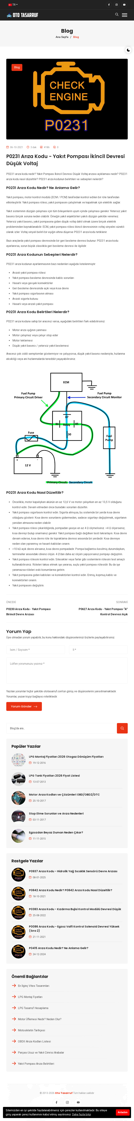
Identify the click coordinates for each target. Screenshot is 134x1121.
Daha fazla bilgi (81, 1114)
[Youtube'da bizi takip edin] (124, 5)
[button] (124, 15)
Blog (17, 67)
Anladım (123, 1112)
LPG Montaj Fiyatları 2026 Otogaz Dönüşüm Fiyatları (66, 757)
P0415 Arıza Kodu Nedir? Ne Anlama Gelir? (58, 948)
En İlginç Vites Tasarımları (33, 985)
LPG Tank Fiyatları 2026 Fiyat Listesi (54, 776)
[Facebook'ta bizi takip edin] (109, 5)
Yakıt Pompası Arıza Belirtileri (36, 1063)
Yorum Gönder (21, 706)
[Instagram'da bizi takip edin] (117, 5)
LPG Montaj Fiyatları (30, 997)
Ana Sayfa (62, 37)
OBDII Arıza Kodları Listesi (34, 1041)
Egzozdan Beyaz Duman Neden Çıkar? (56, 832)
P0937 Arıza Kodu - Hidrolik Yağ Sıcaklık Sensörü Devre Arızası (73, 871)
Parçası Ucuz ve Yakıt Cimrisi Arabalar (41, 1052)
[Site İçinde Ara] (122, 728)
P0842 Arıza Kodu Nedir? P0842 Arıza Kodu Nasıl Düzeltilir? (70, 890)
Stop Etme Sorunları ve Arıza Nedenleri (56, 814)
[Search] (116, 15)
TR (14, 4)
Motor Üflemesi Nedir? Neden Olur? (39, 1019)
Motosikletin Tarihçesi (31, 1030)
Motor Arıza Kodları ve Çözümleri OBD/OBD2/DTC (64, 795)
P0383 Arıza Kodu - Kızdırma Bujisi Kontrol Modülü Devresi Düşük (75, 909)
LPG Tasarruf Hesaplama (33, 1008)
